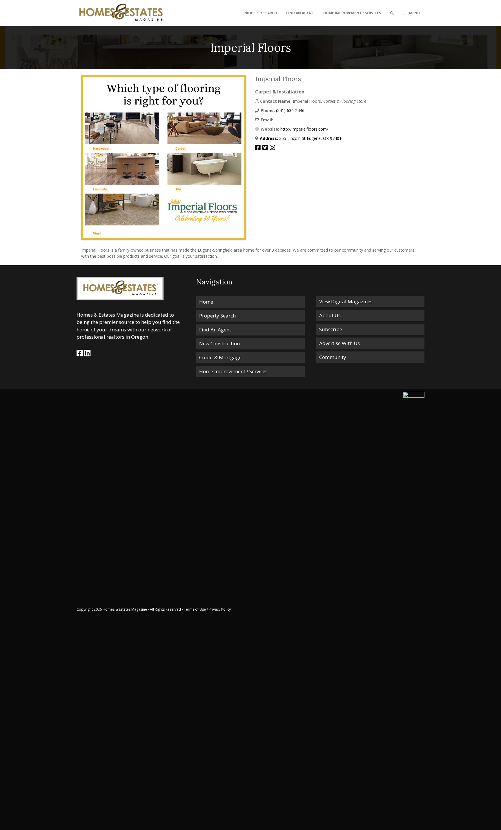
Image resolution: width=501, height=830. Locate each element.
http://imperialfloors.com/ (304, 129)
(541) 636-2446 (290, 110)
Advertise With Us (339, 343)
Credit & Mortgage (220, 357)
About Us (330, 315)
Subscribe (330, 329)
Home (206, 301)
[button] (411, 13)
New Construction (219, 343)
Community (332, 357)
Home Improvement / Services (352, 12)
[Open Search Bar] (392, 13)
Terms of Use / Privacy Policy (207, 609)
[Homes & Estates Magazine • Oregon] (121, 13)
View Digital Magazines (346, 301)
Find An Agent (300, 12)
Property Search (260, 12)
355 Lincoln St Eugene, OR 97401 (301, 138)
